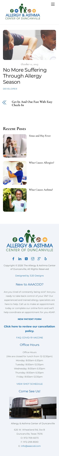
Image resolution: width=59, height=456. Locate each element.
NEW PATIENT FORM (29, 319)
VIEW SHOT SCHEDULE (30, 383)
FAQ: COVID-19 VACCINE (29, 337)
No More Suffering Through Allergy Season (25, 76)
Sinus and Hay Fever (40, 135)
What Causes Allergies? (41, 162)
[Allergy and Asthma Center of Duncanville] (22, 18)
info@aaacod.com (31, 446)
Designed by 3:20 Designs (29, 275)
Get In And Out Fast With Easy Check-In (32, 103)
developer (10, 88)
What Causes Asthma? (41, 189)
